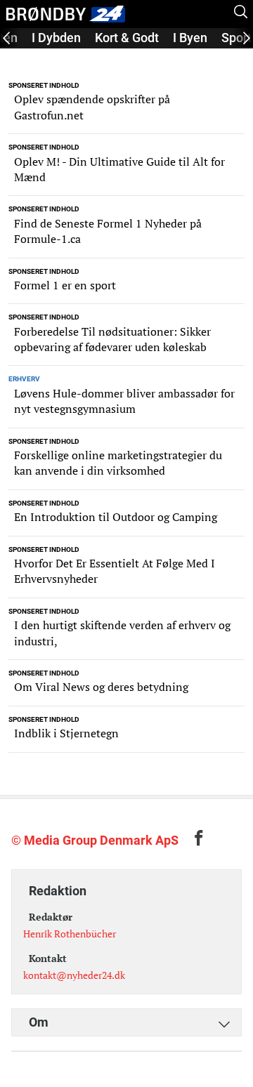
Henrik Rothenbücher (69, 933)
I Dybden (56, 37)
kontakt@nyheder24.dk (74, 975)
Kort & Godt (127, 37)
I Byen (190, 37)
